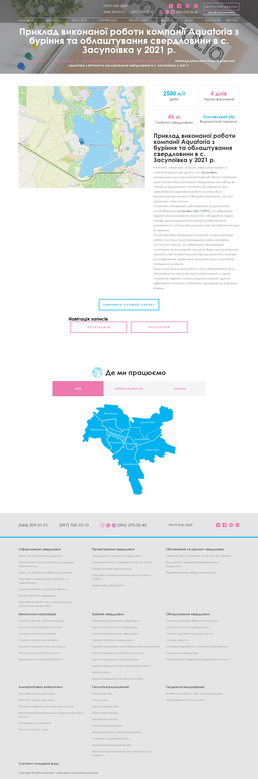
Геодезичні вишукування (185, 687)
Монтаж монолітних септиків (37, 633)
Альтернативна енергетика (41, 687)
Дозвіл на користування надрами (41, 555)
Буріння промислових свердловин (114, 627)
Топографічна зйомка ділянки (185, 699)
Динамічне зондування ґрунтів (111, 744)
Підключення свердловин (182, 652)
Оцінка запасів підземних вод (111, 568)
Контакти (213, 20)
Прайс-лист (139, 20)
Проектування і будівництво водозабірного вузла (198, 659)
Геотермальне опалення (35, 723)
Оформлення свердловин (40, 549)
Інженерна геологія (104, 719)
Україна (180, 388)
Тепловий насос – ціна (34, 729)
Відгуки (167, 20)
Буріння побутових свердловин (112, 640)
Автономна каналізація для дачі (39, 652)
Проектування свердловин (113, 549)
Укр (229, 20)
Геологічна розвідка (105, 712)
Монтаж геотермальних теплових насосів (46, 706)
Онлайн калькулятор (222, 12)
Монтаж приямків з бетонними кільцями (192, 620)
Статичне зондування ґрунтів (110, 738)
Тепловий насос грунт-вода (37, 693)
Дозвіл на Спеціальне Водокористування (45, 572)
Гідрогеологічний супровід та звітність (43, 589)
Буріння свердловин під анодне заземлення (121, 665)
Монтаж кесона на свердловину (187, 627)
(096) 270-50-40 (187, 12)
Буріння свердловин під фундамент (115, 659)
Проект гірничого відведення (37, 595)
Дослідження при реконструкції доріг (116, 732)
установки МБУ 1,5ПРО (194, 211)
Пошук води (100, 699)
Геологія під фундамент (107, 725)
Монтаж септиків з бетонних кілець (41, 620)
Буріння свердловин (108, 614)
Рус (236, 20)
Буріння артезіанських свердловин (115, 633)
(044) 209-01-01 (114, 12)
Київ (78, 388)
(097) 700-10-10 (142, 12)
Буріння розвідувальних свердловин (115, 620)
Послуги (79, 20)
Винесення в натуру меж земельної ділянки (194, 693)
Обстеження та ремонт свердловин (195, 549)
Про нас (52, 20)
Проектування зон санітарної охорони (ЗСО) (121, 562)
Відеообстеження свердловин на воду (191, 572)
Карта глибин (101, 672)
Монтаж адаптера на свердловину (189, 633)
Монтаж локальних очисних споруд (42, 646)
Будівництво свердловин (108, 585)
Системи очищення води (39, 763)
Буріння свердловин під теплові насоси (118, 652)
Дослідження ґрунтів (105, 706)
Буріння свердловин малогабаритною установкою (126, 646)
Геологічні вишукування (110, 687)
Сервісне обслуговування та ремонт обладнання (198, 555)
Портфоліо (107, 20)
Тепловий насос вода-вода (37, 699)
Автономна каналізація (37, 614)
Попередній (98, 327)
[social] (161, 12)
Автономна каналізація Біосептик (41, 659)
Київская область (129, 388)
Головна (26, 20)
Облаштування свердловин (188, 614)
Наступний (159, 327)
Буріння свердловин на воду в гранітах (117, 678)
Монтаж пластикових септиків (38, 640)
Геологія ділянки (102, 693)
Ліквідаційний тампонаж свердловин (116, 555)
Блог (189, 20)
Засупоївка (209, 172)
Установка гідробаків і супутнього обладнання (196, 646)
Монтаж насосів (177, 640)
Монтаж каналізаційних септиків (40, 627)
